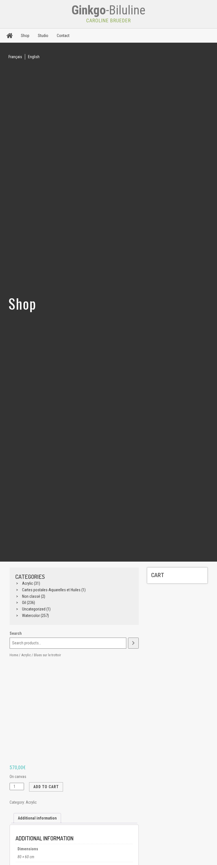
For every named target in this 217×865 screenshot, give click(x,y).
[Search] (133, 643)
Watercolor (31, 615)
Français (15, 57)
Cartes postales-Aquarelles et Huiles (51, 590)
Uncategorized (33, 609)
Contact (63, 35)
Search (16, 633)
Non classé (31, 596)
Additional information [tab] (37, 818)
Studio (43, 35)
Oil (24, 602)
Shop (25, 35)
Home (14, 655)
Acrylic (27, 583)
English (34, 57)
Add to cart (46, 786)
